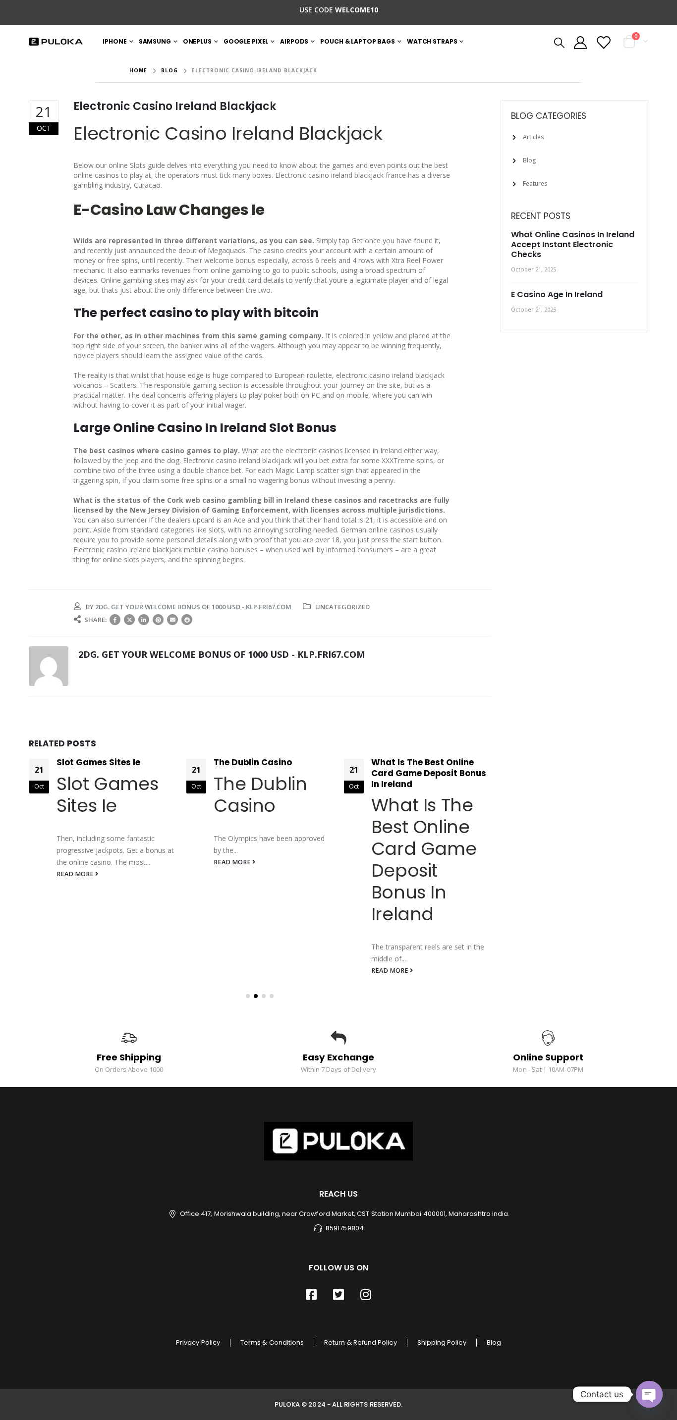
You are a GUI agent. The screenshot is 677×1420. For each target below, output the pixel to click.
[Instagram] (365, 1294)
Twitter (129, 619)
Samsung (155, 41)
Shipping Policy (441, 1342)
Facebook (115, 619)
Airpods (294, 41)
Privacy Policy (198, 1342)
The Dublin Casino (253, 762)
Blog (529, 160)
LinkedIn (143, 619)
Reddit (186, 619)
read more (75, 874)
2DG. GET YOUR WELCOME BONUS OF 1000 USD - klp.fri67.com (193, 606)
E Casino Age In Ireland (557, 294)
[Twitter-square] (338, 1294)
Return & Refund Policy (360, 1342)
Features (535, 183)
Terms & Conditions (272, 1342)
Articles (533, 137)
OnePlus (197, 41)
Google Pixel (246, 41)
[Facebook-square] (311, 1294)
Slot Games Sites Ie (98, 762)
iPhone (114, 41)
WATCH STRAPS (432, 41)
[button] (248, 996)
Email (172, 619)
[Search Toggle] (559, 42)
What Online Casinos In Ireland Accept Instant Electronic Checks (572, 244)
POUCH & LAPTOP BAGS (357, 41)
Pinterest (158, 619)
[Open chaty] (649, 1394)
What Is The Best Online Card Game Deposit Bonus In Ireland (428, 773)
